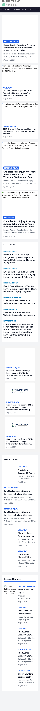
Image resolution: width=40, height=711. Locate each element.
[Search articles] (37, 3)
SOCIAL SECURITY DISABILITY (15, 10)
